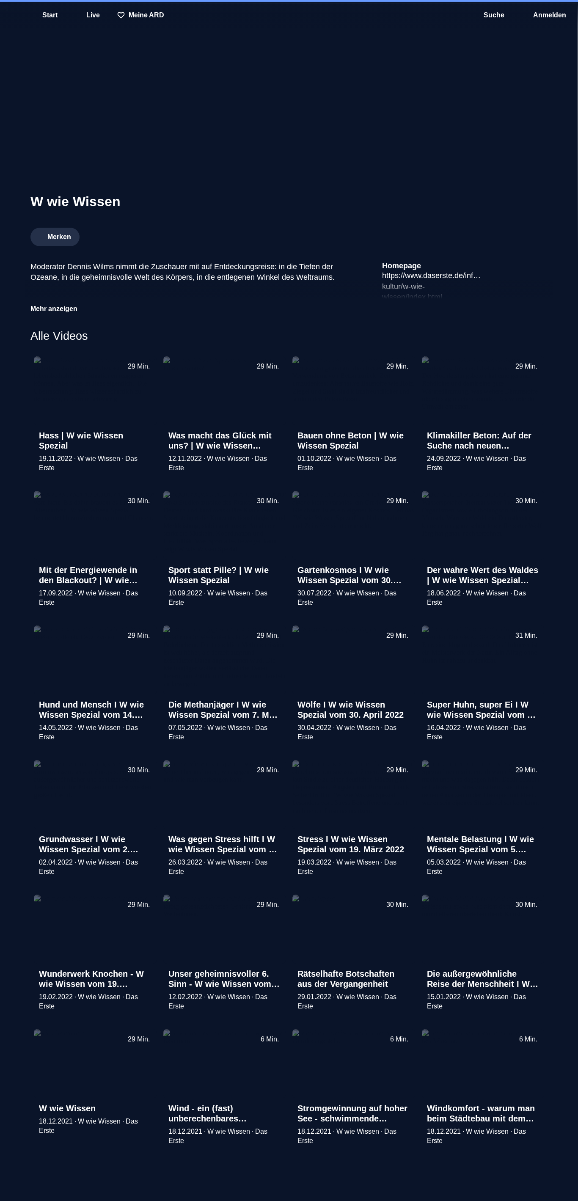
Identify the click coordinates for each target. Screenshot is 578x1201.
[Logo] (484, 234)
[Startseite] (289, 15)
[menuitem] (12, 15)
